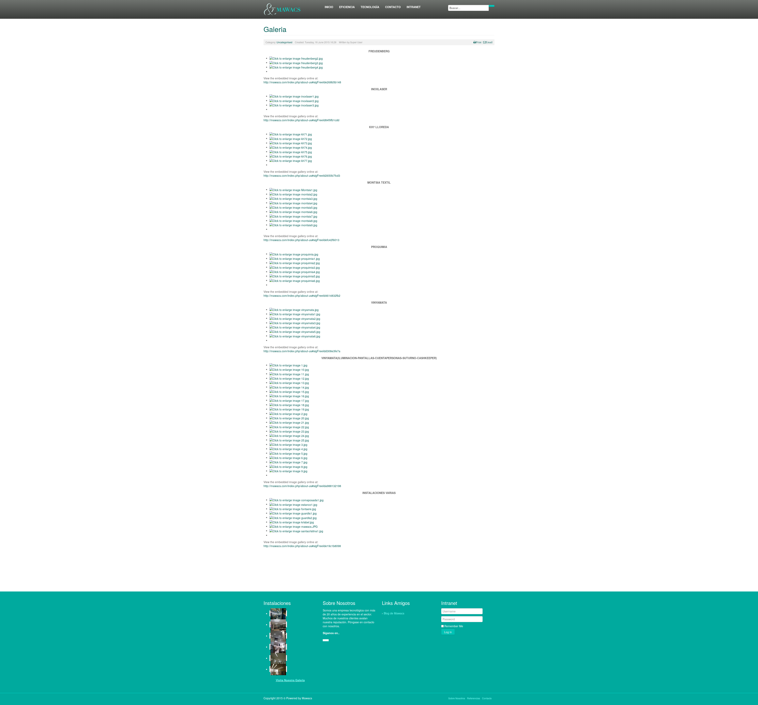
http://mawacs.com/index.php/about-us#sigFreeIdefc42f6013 (301, 240)
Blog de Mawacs (394, 613)
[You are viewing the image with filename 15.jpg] (289, 391)
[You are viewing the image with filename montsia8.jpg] (293, 220)
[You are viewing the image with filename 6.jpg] (288, 457)
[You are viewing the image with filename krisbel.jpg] (291, 522)
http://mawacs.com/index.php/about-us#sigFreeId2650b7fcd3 (302, 175)
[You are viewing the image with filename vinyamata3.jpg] (294, 323)
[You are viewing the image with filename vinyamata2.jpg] (294, 318)
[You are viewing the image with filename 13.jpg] (289, 382)
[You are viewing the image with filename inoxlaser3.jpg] (294, 105)
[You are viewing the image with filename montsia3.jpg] (293, 198)
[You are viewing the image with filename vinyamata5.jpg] (294, 331)
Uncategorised (284, 42)
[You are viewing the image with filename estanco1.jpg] (293, 504)
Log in (448, 632)
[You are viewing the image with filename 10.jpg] (289, 369)
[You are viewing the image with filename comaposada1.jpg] (296, 500)
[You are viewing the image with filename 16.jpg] (289, 396)
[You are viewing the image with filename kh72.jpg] (290, 138)
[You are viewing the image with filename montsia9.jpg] (293, 225)
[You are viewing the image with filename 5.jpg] (288, 453)
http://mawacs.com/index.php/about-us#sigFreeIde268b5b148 (302, 82)
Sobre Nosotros (456, 698)
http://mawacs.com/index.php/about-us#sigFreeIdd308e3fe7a (302, 351)
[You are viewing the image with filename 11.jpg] (289, 373)
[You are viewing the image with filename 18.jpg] (289, 404)
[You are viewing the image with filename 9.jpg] (288, 471)
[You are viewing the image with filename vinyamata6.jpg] (294, 336)
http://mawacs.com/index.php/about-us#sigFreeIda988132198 (302, 486)
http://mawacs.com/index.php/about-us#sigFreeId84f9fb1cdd (301, 120)
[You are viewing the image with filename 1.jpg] (288, 365)
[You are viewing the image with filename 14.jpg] (289, 387)
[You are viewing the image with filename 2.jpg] (288, 413)
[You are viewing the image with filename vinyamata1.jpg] (294, 314)
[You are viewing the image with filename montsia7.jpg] (293, 216)
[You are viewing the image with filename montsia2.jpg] (293, 194)
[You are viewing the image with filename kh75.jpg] (290, 151)
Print (478, 42)
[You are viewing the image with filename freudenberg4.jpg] (296, 67)
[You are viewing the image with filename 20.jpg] (289, 418)
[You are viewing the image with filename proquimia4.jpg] (294, 271)
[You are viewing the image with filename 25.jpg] (289, 440)
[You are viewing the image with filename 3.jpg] (288, 444)
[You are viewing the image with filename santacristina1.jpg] (296, 530)
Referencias (473, 698)
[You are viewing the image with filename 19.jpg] (289, 409)
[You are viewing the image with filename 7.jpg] (288, 462)
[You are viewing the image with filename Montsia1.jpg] (293, 189)
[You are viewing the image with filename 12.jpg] (289, 378)
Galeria (275, 29)
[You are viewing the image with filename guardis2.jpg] (293, 517)
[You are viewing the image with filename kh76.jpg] (290, 156)
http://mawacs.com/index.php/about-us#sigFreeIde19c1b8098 (302, 546)
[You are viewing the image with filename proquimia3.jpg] (294, 267)
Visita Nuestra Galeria (290, 680)
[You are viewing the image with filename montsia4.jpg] (293, 203)
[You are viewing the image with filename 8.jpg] (288, 466)
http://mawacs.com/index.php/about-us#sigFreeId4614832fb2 (302, 296)
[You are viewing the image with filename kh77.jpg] (290, 160)
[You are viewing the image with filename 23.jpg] (289, 431)
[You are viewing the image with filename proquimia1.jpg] (294, 258)
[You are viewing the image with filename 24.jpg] (289, 435)
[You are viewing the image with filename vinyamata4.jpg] (294, 327)
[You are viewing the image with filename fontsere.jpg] (292, 509)
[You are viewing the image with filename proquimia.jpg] (293, 254)
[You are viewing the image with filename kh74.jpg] (290, 147)
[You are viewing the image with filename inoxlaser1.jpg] (294, 96)
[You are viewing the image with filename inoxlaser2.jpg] (294, 100)
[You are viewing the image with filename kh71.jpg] (290, 134)
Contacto (487, 698)
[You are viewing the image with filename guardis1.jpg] (293, 513)
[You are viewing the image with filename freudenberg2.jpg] (296, 58)
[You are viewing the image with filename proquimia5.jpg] (294, 276)
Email (489, 42)
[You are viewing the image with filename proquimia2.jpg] (294, 263)
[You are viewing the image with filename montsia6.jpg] (293, 211)
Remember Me (453, 626)
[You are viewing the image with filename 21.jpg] (289, 422)
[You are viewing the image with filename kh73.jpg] (290, 143)
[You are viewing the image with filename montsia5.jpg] (293, 207)
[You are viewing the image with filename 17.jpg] (289, 400)
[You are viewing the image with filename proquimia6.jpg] (294, 280)
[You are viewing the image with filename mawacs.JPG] (293, 526)
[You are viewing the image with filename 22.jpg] (289, 426)
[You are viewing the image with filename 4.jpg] (288, 449)
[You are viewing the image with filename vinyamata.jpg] (294, 309)
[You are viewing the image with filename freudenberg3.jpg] (296, 62)
